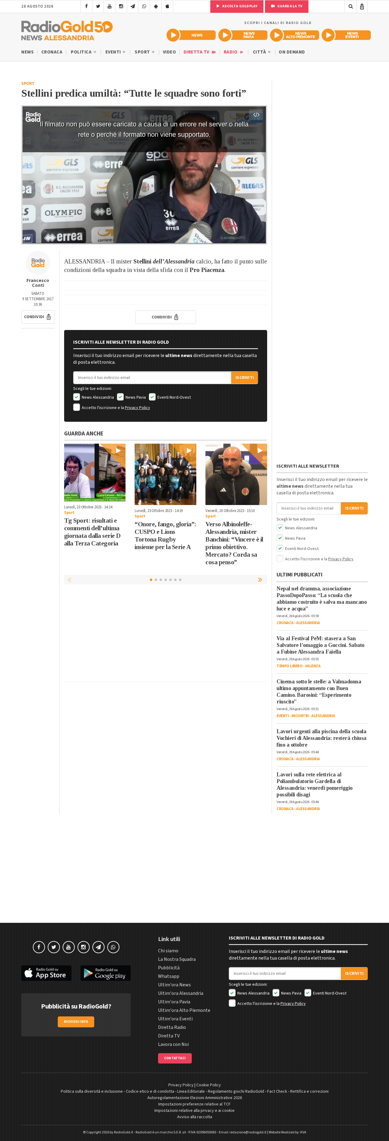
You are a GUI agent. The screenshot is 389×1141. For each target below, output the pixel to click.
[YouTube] (109, 6)
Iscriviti (245, 378)
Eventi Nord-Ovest (174, 397)
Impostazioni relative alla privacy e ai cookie (194, 1111)
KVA (303, 1132)
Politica (82, 52)
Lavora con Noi (173, 1044)
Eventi (113, 52)
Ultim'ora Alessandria (180, 993)
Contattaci (175, 1058)
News (27, 52)
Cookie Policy (208, 1085)
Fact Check (277, 1091)
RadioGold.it (123, 1132)
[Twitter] (98, 6)
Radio (231, 52)
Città (260, 52)
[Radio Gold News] (191, 35)
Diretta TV (197, 52)
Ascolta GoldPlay (239, 6)
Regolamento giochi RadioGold (236, 1091)
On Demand (292, 52)
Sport (143, 52)
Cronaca (52, 52)
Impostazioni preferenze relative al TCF (194, 1104)
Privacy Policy (137, 408)
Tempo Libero (289, 666)
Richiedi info (76, 1021)
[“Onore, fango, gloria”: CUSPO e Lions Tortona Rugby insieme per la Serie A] (165, 474)
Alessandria (308, 623)
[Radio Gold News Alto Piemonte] (294, 35)
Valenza (313, 666)
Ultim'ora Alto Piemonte (184, 1010)
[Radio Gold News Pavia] (242, 35)
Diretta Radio (172, 1027)
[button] (38, 317)
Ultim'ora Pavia (174, 1001)
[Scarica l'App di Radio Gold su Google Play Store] (106, 973)
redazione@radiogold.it (248, 1132)
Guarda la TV (289, 6)
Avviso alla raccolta (194, 1117)
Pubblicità (169, 967)
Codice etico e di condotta (150, 1091)
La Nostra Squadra (177, 959)
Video (169, 52)
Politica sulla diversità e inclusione (92, 1091)
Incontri (300, 716)
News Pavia (135, 397)
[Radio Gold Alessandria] (67, 29)
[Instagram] (121, 6)
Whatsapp (168, 976)
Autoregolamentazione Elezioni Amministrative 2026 (194, 1098)
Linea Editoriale (191, 1091)
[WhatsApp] (144, 6)
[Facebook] (86, 6)
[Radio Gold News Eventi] (346, 35)
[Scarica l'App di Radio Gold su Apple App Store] (46, 973)
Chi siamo (168, 950)
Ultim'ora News (174, 984)
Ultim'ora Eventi (175, 1019)
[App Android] (155, 6)
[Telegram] (132, 6)
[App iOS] (167, 6)
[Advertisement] (165, 634)
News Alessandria (97, 397)
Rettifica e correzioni (309, 1091)
